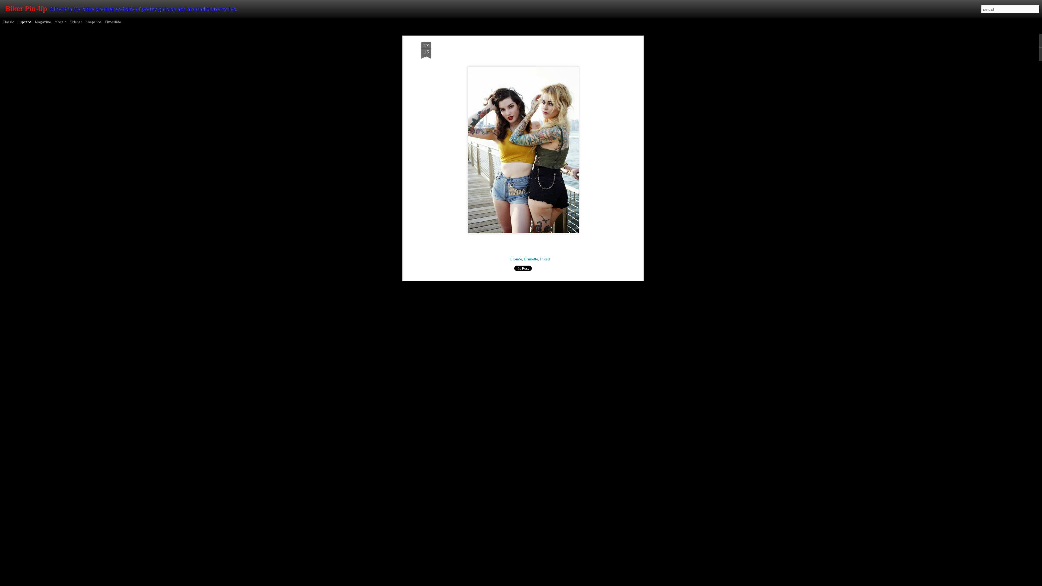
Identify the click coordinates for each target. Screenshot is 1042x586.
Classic (8, 22)
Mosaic (60, 22)
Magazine (43, 22)
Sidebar (76, 22)
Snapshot (93, 22)
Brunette (531, 259)
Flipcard (24, 22)
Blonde (516, 259)
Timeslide (112, 22)
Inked (545, 259)
